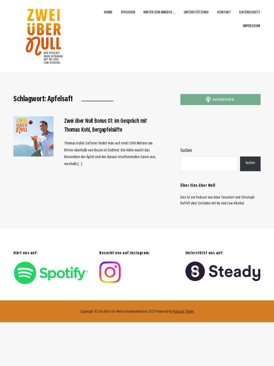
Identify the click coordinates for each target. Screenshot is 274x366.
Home (108, 12)
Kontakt (224, 12)
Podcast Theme (183, 311)
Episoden (128, 12)
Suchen (186, 150)
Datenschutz (249, 12)
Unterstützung (196, 12)
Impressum (251, 25)
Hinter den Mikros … (159, 12)
